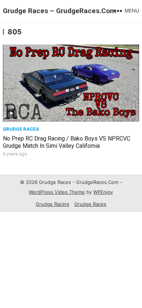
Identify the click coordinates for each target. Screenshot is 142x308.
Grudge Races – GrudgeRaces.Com (59, 11)
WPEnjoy (103, 192)
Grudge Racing (52, 204)
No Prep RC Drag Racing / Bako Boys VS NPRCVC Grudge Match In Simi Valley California (66, 142)
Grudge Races (21, 129)
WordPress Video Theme (57, 192)
